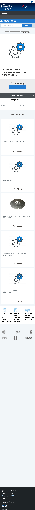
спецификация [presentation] (16, 100)
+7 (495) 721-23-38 (9, 495)
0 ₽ (26, 7)
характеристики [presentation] (17, 95)
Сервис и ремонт (7, 17)
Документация (20, 17)
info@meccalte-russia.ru (8, 502)
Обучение (30, 17)
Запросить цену (17, 87)
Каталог (5, 13)
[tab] (17, 95)
